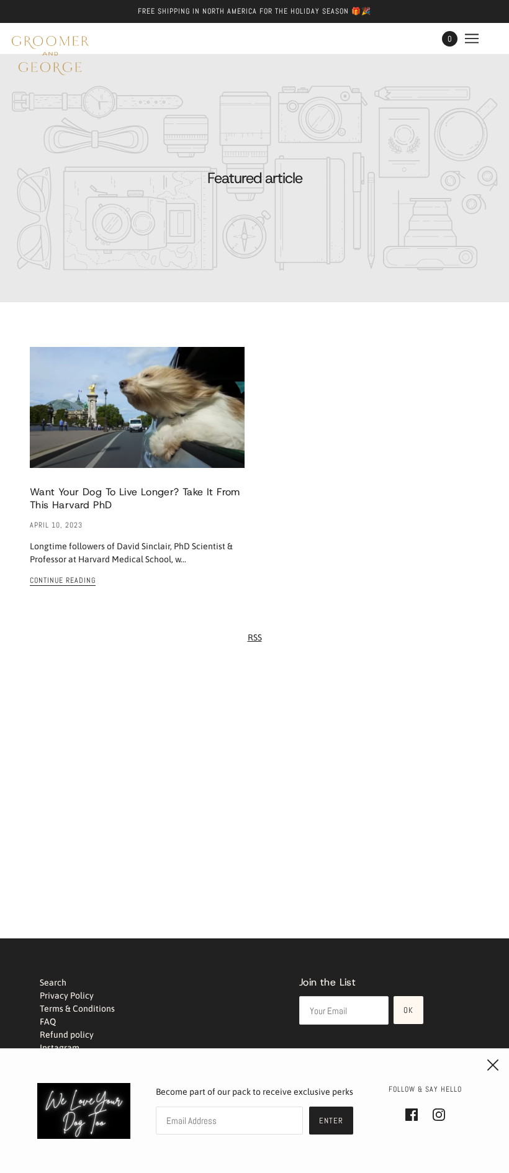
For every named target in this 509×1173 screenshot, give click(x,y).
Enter (331, 1120)
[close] (493, 1065)
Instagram (59, 1048)
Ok (408, 1010)
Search (53, 982)
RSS (255, 637)
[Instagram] (435, 1113)
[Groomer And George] (50, 55)
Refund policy (67, 1035)
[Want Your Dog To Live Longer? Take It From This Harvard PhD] (137, 417)
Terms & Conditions (77, 1008)
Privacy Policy (67, 995)
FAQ (48, 1022)
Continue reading (63, 581)
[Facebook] (415, 1113)
